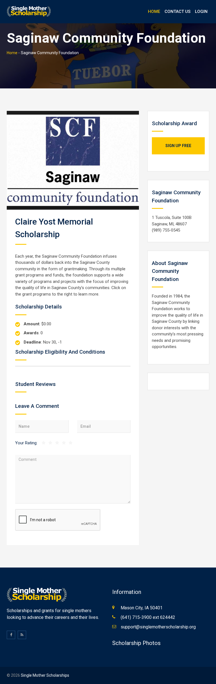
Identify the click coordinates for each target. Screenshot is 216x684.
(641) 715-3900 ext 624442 (148, 617)
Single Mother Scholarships (45, 675)
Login (201, 11)
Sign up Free (178, 145)
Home (154, 11)
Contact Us (177, 11)
